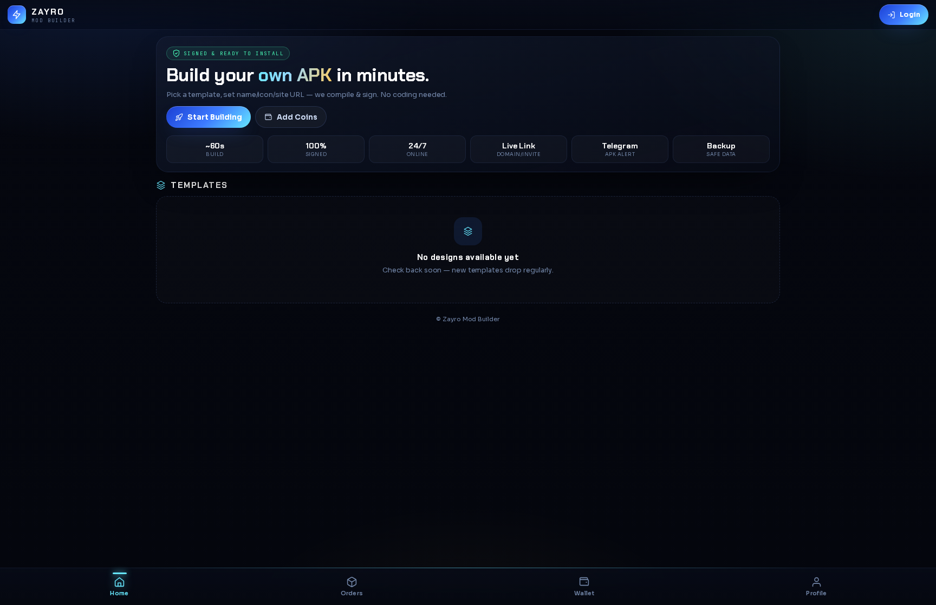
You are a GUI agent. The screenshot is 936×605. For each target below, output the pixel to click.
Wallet (584, 593)
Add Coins (297, 117)
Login (910, 14)
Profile (816, 593)
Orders (352, 593)
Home (119, 593)
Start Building (214, 117)
